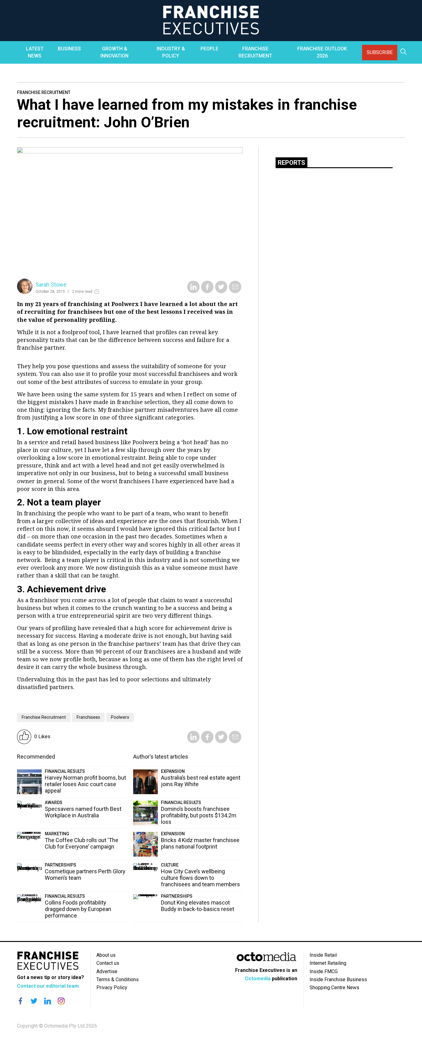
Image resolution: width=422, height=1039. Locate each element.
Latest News (35, 52)
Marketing (57, 833)
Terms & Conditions (117, 979)
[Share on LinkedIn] (193, 291)
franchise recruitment (44, 717)
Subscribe (380, 52)
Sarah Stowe (51, 284)
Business (69, 49)
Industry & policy (171, 52)
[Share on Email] (235, 291)
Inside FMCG (324, 971)
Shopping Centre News (334, 987)
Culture (170, 864)
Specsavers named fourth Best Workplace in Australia (83, 812)
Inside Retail (323, 955)
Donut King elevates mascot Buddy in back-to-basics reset (197, 905)
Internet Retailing (328, 963)
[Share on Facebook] (207, 291)
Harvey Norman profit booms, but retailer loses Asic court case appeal (85, 784)
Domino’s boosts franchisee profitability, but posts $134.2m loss (198, 815)
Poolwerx (120, 717)
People (209, 49)
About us (106, 955)
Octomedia (258, 979)
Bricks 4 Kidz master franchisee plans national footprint (200, 843)
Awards (53, 802)
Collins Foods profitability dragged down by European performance (78, 909)
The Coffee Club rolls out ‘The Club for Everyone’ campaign (81, 843)
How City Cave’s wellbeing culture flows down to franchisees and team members (200, 878)
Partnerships (60, 864)
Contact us (107, 963)
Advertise (106, 971)
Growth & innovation (114, 52)
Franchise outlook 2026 (322, 52)
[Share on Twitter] (221, 291)
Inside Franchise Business (338, 979)
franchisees (88, 717)
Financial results (65, 771)
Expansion (173, 771)
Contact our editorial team (48, 986)
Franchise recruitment (255, 52)
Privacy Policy (111, 987)
